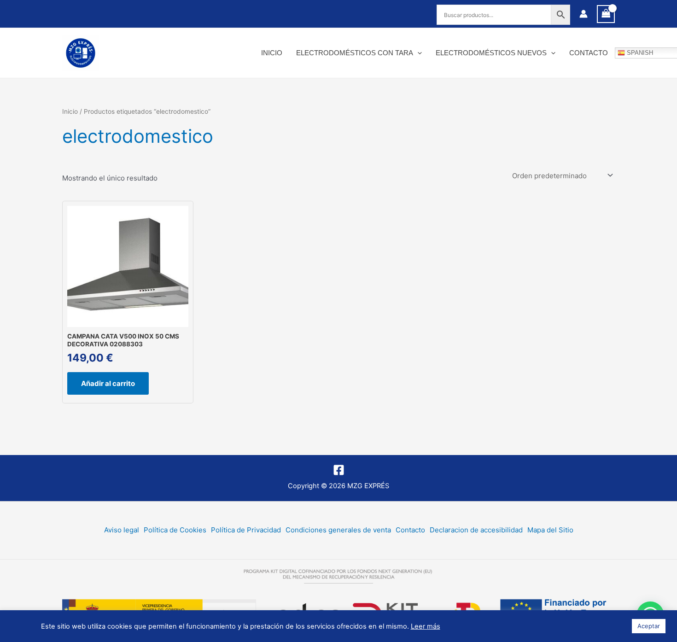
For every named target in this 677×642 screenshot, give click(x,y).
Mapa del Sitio (550, 529)
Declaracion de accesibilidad (476, 529)
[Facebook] (338, 470)
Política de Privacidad (246, 529)
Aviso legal (121, 529)
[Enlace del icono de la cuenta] (583, 14)
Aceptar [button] (648, 626)
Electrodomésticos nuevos (491, 53)
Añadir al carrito (108, 383)
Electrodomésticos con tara (354, 53)
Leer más (425, 626)
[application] (417, 53)
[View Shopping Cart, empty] (606, 14)
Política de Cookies (175, 529)
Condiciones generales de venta (338, 529)
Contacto (588, 53)
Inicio (271, 53)
